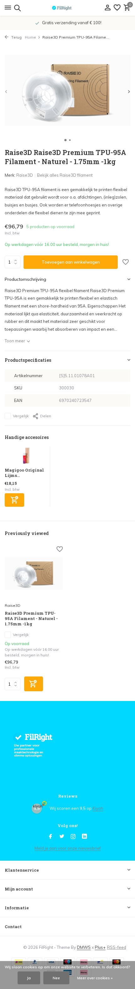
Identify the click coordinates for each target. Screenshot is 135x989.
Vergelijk (21, 416)
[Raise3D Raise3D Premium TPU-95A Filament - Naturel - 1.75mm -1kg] (34, 574)
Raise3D (24, 175)
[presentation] (6, 91)
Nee (56, 978)
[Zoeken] (16, 8)
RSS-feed (116, 947)
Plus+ (100, 947)
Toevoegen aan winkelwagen (71, 262)
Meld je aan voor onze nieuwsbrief (68, 848)
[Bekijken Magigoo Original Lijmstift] (26, 457)
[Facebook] (50, 837)
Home (30, 37)
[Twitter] (61, 837)
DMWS (84, 947)
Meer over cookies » (95, 978)
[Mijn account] (108, 7)
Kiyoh (98, 808)
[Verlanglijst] (117, 8)
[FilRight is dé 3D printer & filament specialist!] (67, 8)
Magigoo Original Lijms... (24, 472)
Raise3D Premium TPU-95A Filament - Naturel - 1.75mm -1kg (31, 619)
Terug (16, 37)
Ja (29, 978)
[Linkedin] (84, 837)
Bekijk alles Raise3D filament (65, 175)
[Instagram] (73, 837)
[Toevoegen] (14, 500)
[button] (65, 140)
